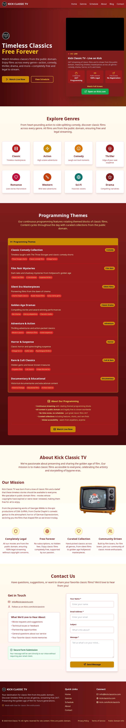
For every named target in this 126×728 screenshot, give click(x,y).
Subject (73, 624)
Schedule (94, 4)
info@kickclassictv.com (22, 601)
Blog (112, 4)
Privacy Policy (83, 721)
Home (74, 4)
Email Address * (77, 611)
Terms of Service (98, 721)
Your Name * (75, 599)
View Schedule (42, 79)
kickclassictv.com (107, 698)
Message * (74, 637)
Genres (83, 4)
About (104, 4)
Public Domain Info (116, 721)
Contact (120, 4)
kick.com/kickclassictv (109, 702)
